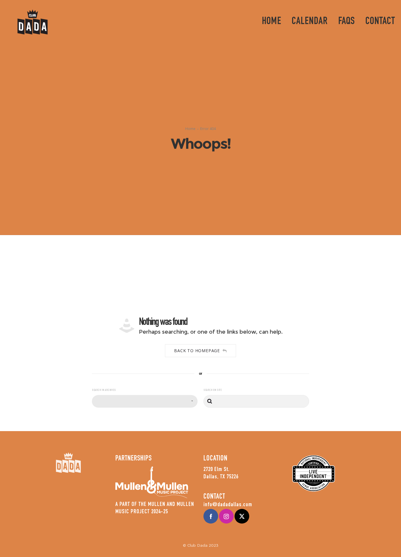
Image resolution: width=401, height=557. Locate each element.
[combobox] (145, 401)
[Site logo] (32, 22)
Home (190, 128)
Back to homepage (197, 350)
